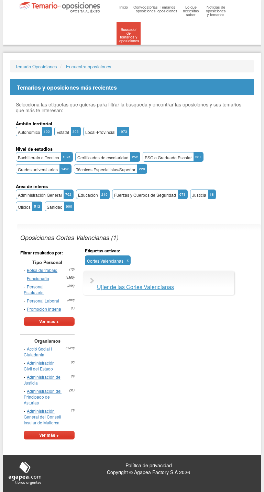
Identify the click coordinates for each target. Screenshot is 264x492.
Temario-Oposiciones (36, 66)
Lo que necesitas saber (191, 10)
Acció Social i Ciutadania (38, 351)
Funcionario (38, 278)
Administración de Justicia (42, 380)
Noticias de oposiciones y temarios (216, 10)
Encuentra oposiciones (88, 66)
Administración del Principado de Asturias (43, 396)
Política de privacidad (148, 465)
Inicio (123, 7)
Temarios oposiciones (167, 8)
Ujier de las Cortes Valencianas (135, 287)
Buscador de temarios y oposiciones (129, 34)
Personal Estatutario (34, 289)
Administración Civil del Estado (39, 365)
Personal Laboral (43, 301)
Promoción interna (44, 309)
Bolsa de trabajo (42, 270)
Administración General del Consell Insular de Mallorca (42, 416)
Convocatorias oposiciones (145, 8)
